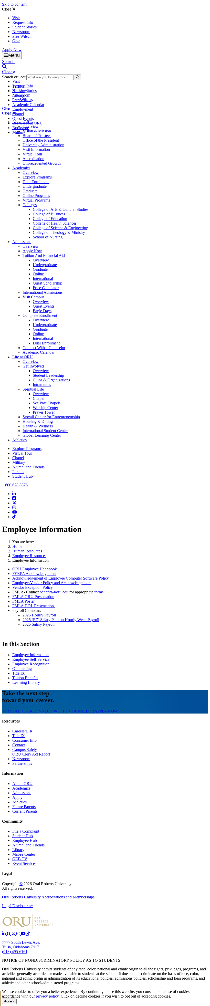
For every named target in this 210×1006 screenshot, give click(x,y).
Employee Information (30, 655)
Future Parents (24, 806)
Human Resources (27, 551)
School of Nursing (47, 237)
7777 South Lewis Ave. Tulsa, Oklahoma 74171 (21, 944)
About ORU (22, 122)
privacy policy (47, 996)
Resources (11, 721)
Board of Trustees (37, 135)
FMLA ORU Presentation (33, 596)
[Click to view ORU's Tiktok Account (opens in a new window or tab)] (28, 933)
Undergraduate (35, 186)
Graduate (30, 191)
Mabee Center (23, 854)
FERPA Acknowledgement (34, 573)
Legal (7, 873)
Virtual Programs (36, 200)
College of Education (50, 218)
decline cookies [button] (88, 996)
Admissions (21, 241)
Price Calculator (46, 288)
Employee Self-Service (30, 659)
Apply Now (12, 49)
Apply (17, 797)
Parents (18, 471)
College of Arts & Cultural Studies (60, 209)
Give (16, 41)
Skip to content (14, 4)
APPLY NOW (106, 711)
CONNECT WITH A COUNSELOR (63, 711)
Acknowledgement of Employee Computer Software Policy (60, 578)
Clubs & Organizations (51, 380)
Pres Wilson (22, 36)
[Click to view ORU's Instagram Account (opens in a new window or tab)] (18, 933)
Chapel (18, 114)
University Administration (43, 145)
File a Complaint (25, 831)
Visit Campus (33, 297)
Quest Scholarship (47, 283)
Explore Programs (37, 177)
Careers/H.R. (23, 731)
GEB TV (19, 859)
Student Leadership (48, 375)
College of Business (49, 214)
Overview (31, 126)
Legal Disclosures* (17, 906)
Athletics (19, 440)
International (43, 278)
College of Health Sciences (55, 223)
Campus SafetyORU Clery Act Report (31, 751)
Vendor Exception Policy (32, 587)
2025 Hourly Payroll (39, 615)
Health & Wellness (38, 426)
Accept (9, 1001)
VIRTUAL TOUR (17, 711)
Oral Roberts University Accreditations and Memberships (48, 897)
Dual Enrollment (36, 182)
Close (7, 9)
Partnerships (22, 763)
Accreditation (33, 158)
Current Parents (24, 811)
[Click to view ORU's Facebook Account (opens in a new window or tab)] (9, 933)
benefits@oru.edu (54, 592)
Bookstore (20, 127)
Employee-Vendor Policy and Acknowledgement (51, 583)
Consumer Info (24, 740)
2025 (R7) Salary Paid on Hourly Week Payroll (61, 619)
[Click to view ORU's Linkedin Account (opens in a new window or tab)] (4, 933)
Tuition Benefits (25, 678)
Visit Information (36, 149)
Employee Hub (24, 840)
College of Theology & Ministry (59, 232)
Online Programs (36, 195)
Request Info (22, 22)
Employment (22, 109)
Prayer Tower (44, 412)
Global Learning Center (42, 435)
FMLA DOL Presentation (33, 606)
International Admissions (42, 292)
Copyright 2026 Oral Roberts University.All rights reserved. (37, 886)
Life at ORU (22, 357)
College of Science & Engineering (60, 228)
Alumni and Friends (28, 467)
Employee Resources (29, 555)
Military (18, 462)
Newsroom (21, 31)
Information (12, 773)
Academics (21, 168)
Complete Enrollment (40, 315)
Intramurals (42, 384)
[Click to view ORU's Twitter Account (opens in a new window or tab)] (13, 933)
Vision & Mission (37, 131)
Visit (16, 18)
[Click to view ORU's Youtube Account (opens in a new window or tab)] (24, 933)
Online (38, 274)
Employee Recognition (30, 664)
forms (98, 592)
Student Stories (24, 27)
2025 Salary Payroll (39, 624)
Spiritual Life (33, 389)
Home (17, 546)
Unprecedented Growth (42, 163)
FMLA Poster (23, 601)
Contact (18, 745)
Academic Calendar (28, 104)
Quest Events (23, 118)
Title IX (18, 673)
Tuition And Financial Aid (44, 255)
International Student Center (45, 430)
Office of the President (41, 140)
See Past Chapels (46, 403)
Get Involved (33, 366)
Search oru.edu (14, 77)
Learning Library (26, 682)
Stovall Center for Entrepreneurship (51, 417)
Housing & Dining (38, 421)
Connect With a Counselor (44, 347)
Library (18, 849)
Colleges (30, 205)
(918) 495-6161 (14, 951)
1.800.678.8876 (15, 485)
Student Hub (22, 476)
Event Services (24, 863)
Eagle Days (42, 311)
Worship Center (45, 407)
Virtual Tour (32, 154)
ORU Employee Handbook (34, 569)
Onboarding (22, 668)
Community (12, 821)
